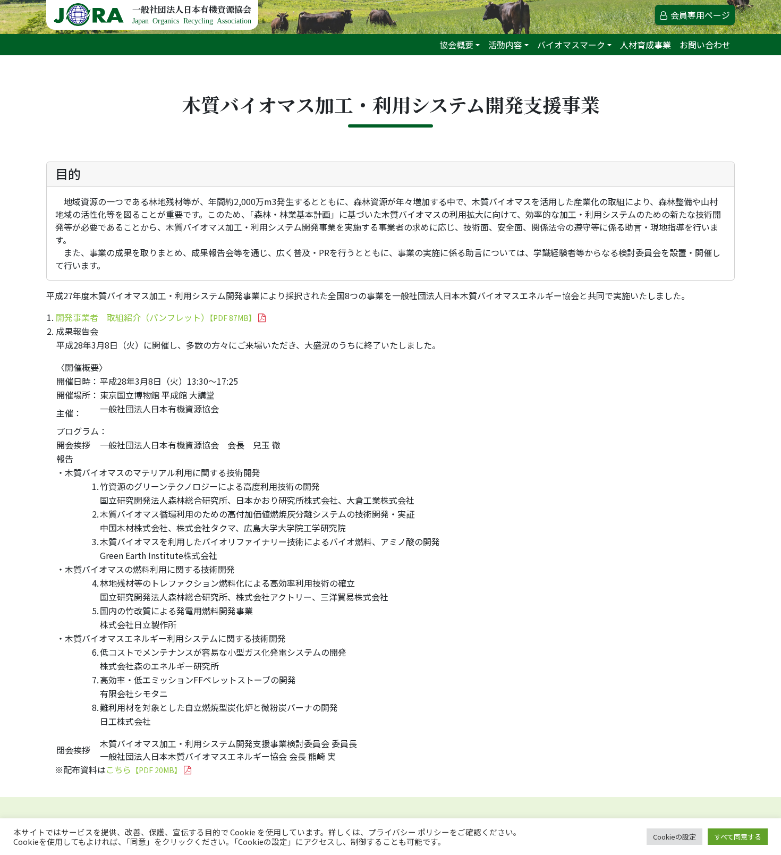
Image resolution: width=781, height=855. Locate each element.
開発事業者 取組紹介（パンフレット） (156, 317)
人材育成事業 (645, 44)
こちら (144, 769)
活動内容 (505, 44)
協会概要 (456, 44)
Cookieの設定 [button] (674, 837)
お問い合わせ (705, 44)
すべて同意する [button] (737, 837)
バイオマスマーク (571, 44)
